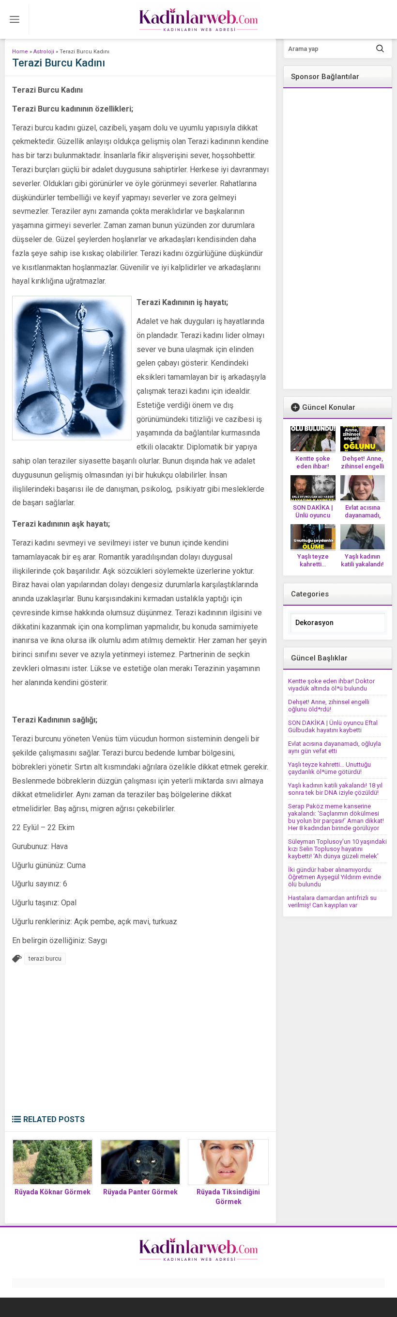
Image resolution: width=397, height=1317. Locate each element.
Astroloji (43, 51)
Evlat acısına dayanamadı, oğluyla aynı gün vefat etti (334, 747)
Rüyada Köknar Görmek (53, 1192)
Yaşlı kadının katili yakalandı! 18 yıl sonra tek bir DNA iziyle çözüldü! (335, 789)
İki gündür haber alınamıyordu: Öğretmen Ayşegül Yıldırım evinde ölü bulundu (334, 877)
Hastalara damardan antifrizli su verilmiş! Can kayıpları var (332, 901)
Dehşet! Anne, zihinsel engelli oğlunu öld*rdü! (362, 466)
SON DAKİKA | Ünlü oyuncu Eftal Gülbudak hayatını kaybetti (333, 726)
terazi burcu (45, 958)
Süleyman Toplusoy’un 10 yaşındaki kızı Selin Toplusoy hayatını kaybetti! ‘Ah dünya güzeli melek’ (337, 849)
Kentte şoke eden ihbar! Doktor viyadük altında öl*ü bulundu (331, 684)
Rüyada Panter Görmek (140, 1192)
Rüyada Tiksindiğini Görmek (228, 1196)
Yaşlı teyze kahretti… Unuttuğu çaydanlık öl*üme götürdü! (329, 768)
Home (20, 51)
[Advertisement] (140, 1042)
